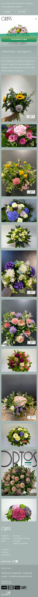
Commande (6, 555)
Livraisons (5, 550)
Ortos (3, 541)
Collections (5, 538)
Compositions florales (21, 538)
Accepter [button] (7, 11)
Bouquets (17, 536)
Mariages (16, 541)
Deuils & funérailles (20, 543)
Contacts (4, 552)
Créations (5, 536)
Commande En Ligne (19, 39)
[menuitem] (6, 19)
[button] (19, 98)
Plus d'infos (22, 11)
